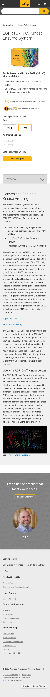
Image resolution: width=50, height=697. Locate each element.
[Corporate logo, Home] (25, 3)
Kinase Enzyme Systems (19, 455)
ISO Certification (9, 638)
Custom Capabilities (11, 618)
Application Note (10, 318)
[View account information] (39, 3)
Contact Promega (10, 583)
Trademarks (26, 678)
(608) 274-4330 (9, 599)
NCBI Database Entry (12, 324)
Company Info (8, 634)
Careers (6, 649)
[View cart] (45, 3)
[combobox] (20, 11)
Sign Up (8, 571)
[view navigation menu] (3, 3)
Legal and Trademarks (10, 675)
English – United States (34, 686)
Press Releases (9, 646)
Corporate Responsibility (13, 642)
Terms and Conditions (10, 678)
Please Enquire (17, 158)
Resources (7, 622)
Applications (8, 614)
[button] (44, 11)
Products (6, 610)
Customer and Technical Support (16, 587)
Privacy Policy (26, 675)
